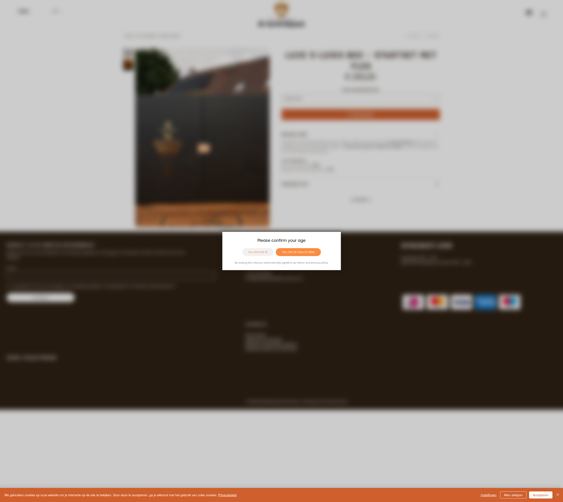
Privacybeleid (227, 495)
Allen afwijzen (513, 495)
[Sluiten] (557, 494)
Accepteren (541, 495)
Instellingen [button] (489, 495)
